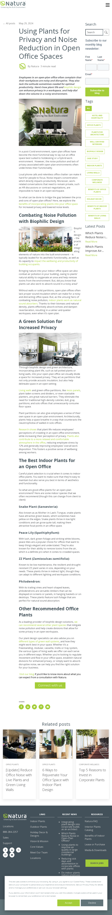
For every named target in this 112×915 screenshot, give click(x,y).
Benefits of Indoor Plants (95, 837)
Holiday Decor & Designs (39, 834)
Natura (35, 66)
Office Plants (94, 125)
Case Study (92, 158)
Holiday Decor (94, 199)
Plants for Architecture (97, 133)
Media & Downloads (95, 850)
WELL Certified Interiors (97, 143)
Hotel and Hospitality (97, 116)
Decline (92, 903)
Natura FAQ (91, 821)
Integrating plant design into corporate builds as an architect (70, 825)
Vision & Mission (39, 841)
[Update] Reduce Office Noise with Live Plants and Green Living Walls (19, 779)
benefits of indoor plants (97, 207)
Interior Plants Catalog (93, 828)
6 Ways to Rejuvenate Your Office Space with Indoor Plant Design (55, 779)
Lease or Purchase (95, 844)
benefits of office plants (97, 190)
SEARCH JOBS (97, 863)
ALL (88, 108)
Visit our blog (26, 674)
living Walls (93, 172)
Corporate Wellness (97, 181)
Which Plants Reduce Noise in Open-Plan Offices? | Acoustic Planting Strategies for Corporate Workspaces (97, 235)
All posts (10, 23)
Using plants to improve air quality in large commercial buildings (69, 849)
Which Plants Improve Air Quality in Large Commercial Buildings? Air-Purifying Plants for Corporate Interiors (96, 249)
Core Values (36, 846)
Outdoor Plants (38, 826)
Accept (68, 903)
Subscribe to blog (97, 91)
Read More (91, 241)
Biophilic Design (95, 151)
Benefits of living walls (97, 216)
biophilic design (72, 87)
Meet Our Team (39, 852)
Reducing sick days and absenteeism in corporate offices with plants (70, 863)
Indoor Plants (94, 165)
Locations (35, 858)
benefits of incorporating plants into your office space (48, 204)
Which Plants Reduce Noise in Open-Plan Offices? (70, 837)
